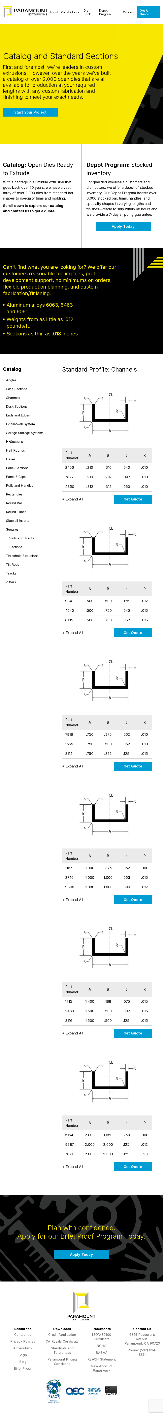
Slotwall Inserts (17, 521)
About (54, 12)
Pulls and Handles (19, 485)
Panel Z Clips (16, 477)
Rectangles (14, 494)
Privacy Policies (22, 1341)
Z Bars (11, 582)
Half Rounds (15, 450)
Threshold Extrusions (22, 556)
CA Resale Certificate (62, 1341)
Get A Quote (144, 12)
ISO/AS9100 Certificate (101, 1337)
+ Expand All (72, 499)
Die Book (87, 12)
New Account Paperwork (102, 1368)
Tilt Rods (12, 565)
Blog (22, 1362)
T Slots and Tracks (20, 538)
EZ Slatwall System (20, 424)
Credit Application (62, 1335)
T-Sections (14, 547)
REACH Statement (101, 1359)
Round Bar (14, 503)
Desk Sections (16, 406)
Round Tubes (16, 512)
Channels (13, 398)
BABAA (102, 1353)
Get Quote (133, 499)
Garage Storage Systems (25, 433)
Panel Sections (17, 468)
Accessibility (22, 1348)
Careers (128, 12)
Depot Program (105, 12)
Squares (12, 529)
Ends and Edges (18, 415)
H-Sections (14, 442)
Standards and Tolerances (62, 1350)
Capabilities (69, 12)
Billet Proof (23, 1369)
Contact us (22, 1335)
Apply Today (123, 226)
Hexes (11, 459)
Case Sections (16, 389)
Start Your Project (30, 112)
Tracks (11, 573)
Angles (11, 380)
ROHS (101, 1346)
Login (22, 1355)
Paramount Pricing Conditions (62, 1361)
